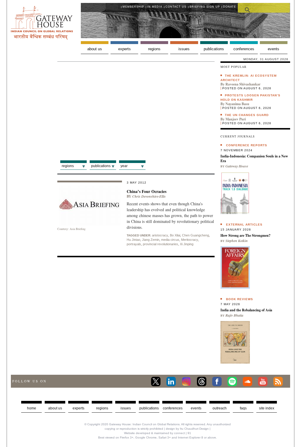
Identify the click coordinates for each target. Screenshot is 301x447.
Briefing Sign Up (205, 6)
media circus (170, 239)
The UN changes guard (247, 115)
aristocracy (160, 235)
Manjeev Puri (235, 119)
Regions (154, 49)
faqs (243, 408)
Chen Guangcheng (195, 235)
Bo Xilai (175, 235)
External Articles (244, 224)
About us (94, 49)
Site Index (266, 408)
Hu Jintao (133, 239)
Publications (214, 49)
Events (273, 49)
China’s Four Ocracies (146, 191)
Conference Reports (246, 145)
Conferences (243, 49)
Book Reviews (239, 299)
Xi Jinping (186, 244)
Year (124, 166)
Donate (229, 6)
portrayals (134, 244)
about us (55, 408)
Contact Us (175, 6)
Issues (184, 49)
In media (154, 6)
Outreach (220, 408)
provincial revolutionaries (160, 244)
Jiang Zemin (150, 239)
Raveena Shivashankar (242, 84)
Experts (124, 49)
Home (31, 408)
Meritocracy (189, 239)
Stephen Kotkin (236, 240)
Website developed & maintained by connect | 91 (157, 433)
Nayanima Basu (237, 103)
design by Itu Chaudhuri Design (187, 428)
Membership (133, 6)
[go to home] (42, 38)
